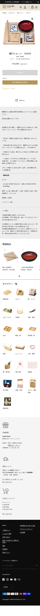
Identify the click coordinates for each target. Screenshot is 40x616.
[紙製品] (32, 365)
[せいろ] (20, 292)
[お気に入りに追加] (4, 250)
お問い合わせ (6, 537)
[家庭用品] (7, 401)
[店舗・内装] (20, 383)
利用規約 (4, 549)
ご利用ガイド (6, 530)
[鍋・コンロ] (32, 292)
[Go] (36, 566)
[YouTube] (11, 579)
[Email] (19, 579)
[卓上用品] (7, 383)
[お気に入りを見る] (28, 7)
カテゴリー (12, 13)
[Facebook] (3, 579)
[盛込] (7, 347)
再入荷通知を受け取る (20, 82)
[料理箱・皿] (32, 329)
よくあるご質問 (6, 533)
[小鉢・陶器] (32, 347)
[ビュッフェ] (20, 347)
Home (4, 13)
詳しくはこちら (7, 482)
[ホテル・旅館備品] (32, 383)
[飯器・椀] (20, 329)
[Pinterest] (15, 579)
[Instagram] (7, 579)
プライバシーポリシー (26, 529)
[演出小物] (20, 365)
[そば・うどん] (7, 310)
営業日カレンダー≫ (14, 445)
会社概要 (22, 532)
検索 (3, 546)
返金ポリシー (6, 552)
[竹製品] (20, 310)
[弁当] (7, 329)
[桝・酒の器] (7, 365)
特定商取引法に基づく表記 (27, 525)
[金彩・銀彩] (32, 310)
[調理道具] (7, 292)
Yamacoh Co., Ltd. (19, 599)
